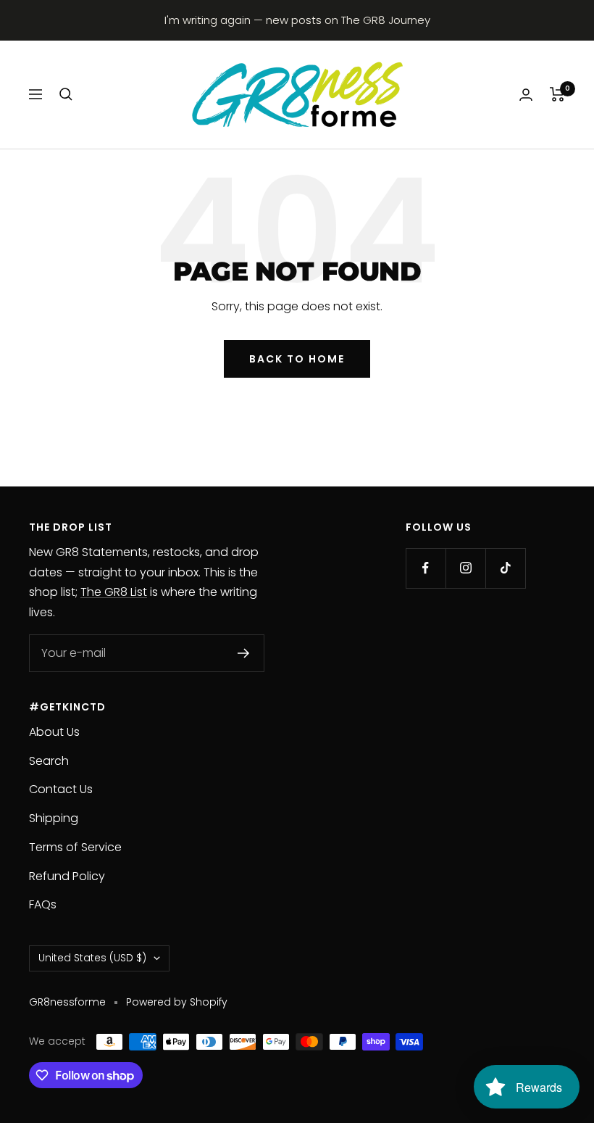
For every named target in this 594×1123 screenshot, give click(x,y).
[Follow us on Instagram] (465, 568)
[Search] (65, 94)
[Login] (525, 94)
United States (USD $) (92, 957)
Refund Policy (67, 876)
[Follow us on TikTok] (505, 568)
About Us (54, 732)
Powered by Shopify (176, 1002)
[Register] (244, 653)
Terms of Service (75, 847)
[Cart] (557, 94)
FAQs (43, 904)
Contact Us (61, 789)
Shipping (53, 818)
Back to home (297, 359)
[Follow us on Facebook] (426, 568)
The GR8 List (113, 592)
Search (49, 761)
